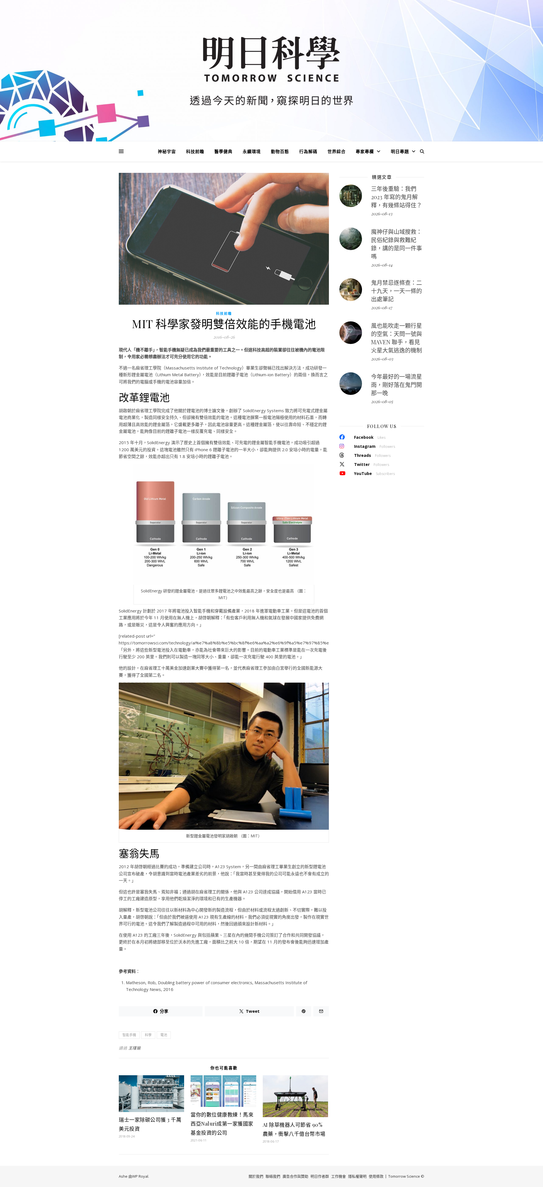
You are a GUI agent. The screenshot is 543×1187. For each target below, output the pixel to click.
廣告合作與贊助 (295, 1176)
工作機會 (338, 1176)
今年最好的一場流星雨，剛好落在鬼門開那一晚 (396, 385)
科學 (148, 1035)
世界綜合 (336, 151)
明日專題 (400, 151)
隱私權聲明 (357, 1176)
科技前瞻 (195, 151)
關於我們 (256, 1176)
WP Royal (140, 1176)
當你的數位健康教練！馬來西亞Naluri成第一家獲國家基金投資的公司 (222, 1123)
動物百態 (280, 151)
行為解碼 (308, 151)
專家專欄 (365, 151)
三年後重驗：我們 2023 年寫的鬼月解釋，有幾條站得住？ (396, 197)
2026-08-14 (381, 265)
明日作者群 (320, 1176)
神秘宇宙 (167, 151)
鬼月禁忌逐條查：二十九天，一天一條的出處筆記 (396, 291)
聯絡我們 (273, 1176)
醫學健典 (223, 151)
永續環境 (252, 151)
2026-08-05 (382, 401)
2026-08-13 (381, 213)
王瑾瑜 (134, 1048)
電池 (163, 1035)
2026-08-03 (382, 359)
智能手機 (129, 1035)
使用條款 (376, 1176)
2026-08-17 (381, 307)
